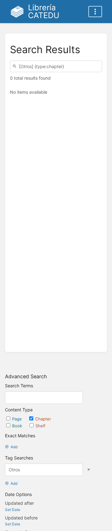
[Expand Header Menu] (95, 11)
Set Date (12, 509)
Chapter (43, 418)
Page (17, 418)
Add (14, 446)
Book (17, 425)
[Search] (15, 66)
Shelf (40, 425)
